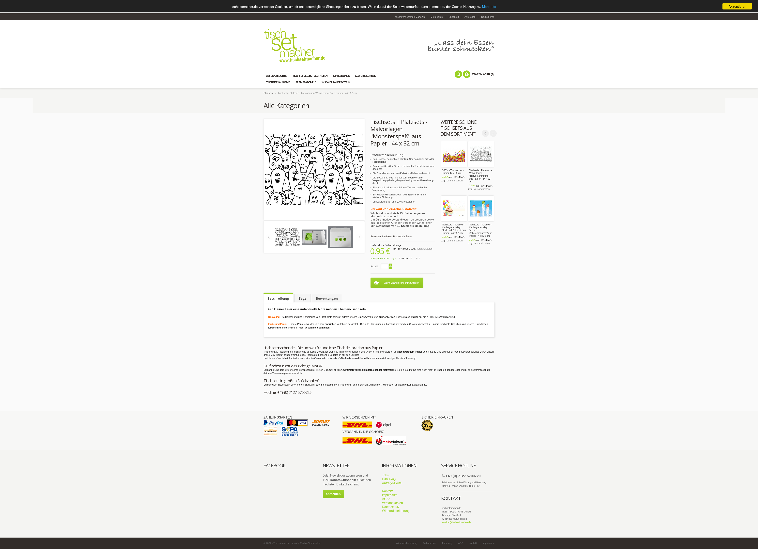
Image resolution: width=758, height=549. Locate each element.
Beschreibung (278, 298)
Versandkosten (455, 180)
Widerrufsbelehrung (396, 510)
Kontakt (387, 491)
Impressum (389, 495)
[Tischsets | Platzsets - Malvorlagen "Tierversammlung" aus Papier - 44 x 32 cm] (481, 154)
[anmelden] (333, 497)
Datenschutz (391, 507)
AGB (460, 543)
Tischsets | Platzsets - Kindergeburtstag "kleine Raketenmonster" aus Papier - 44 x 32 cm (480, 230)
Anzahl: (375, 266)
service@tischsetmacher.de (456, 522)
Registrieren (487, 17)
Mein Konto (437, 17)
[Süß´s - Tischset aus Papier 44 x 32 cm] (454, 154)
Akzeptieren (737, 6)
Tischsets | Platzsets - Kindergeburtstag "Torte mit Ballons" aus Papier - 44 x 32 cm (454, 229)
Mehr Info (489, 6)
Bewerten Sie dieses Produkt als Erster (391, 236)
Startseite (269, 93)
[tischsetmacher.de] (379, 45)
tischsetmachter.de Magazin (410, 17)
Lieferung (447, 543)
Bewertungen (327, 298)
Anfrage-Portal (392, 483)
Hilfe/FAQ (389, 479)
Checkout (453, 17)
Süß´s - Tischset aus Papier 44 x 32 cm (453, 172)
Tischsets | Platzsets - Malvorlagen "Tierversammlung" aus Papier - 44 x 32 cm (480, 176)
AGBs (386, 499)
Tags (302, 298)
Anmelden (470, 17)
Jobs (385, 475)
